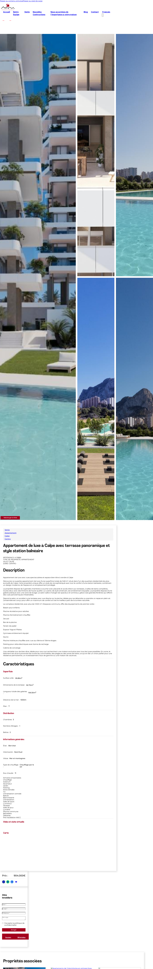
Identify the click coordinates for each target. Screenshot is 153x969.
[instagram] (10, 19)
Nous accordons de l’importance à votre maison (64, 13)
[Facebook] (3, 881)
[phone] (138, 961)
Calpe (7, 536)
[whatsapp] (130, 961)
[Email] (16, 881)
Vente (27, 12)
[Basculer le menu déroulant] (122, 961)
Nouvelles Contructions (39, 13)
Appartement (10, 533)
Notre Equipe (16, 13)
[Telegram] (12, 881)
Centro (8, 539)
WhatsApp (21, 937)
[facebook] (3, 19)
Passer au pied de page (32, 1)
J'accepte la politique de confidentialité (14, 924)
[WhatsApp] (7, 881)
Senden (8, 937)
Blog (86, 12)
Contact (95, 12)
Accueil (6, 12)
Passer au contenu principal (11, 1)
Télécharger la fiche (10, 517)
